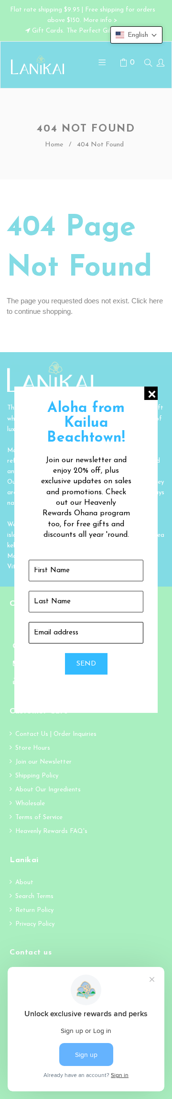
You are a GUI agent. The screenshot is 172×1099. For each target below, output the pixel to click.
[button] (136, 35)
